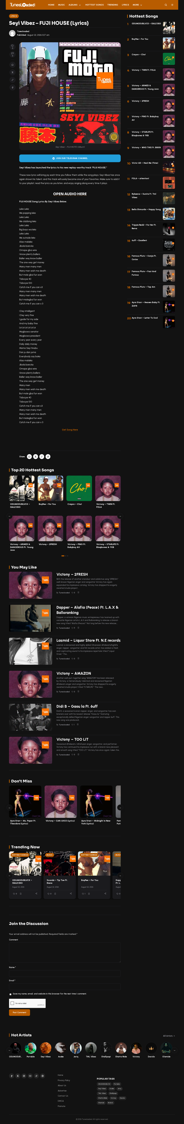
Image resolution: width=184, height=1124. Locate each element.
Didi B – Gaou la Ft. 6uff (77, 706)
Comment (13, 940)
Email (12, 980)
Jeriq (119, 1089)
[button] (12, 80)
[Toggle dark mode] (172, 5)
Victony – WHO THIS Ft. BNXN (146, 147)
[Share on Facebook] (12, 87)
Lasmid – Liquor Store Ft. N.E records (88, 640)
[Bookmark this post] (78, 592)
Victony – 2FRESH (48, 544)
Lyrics (125, 5)
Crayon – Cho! (74, 504)
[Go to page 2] (65, 555)
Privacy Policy (64, 1080)
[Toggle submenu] (80, 5)
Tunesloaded (23, 31)
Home (51, 5)
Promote (61, 1106)
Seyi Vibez (102, 1089)
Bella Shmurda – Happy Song (146, 209)
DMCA (61, 1101)
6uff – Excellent (139, 240)
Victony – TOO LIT (72, 739)
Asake (112, 1089)
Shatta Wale (102, 1098)
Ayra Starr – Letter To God (145, 318)
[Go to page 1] (62, 555)
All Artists (168, 1036)
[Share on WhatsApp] (12, 65)
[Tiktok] (36, 1075)
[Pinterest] (42, 1075)
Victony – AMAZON (73, 673)
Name (12, 967)
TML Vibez (102, 1093)
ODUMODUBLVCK (104, 1084)
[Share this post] (36, 893)
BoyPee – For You (47, 504)
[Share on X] (12, 72)
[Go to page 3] (67, 555)
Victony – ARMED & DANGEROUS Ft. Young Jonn (21, 547)
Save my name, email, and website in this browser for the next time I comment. (50, 994)
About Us (62, 1085)
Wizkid (110, 1103)
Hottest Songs (94, 5)
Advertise (62, 1091)
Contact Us (63, 1096)
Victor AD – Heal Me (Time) (145, 163)
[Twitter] (17, 1075)
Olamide (101, 1103)
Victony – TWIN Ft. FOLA (144, 70)
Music (61, 5)
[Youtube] (30, 1075)
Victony (113, 1098)
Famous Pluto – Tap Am (143, 287)
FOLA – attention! (140, 178)
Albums (73, 5)
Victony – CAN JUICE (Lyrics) (60, 820)
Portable (117, 1084)
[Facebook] (11, 1075)
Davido (122, 1098)
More (136, 5)
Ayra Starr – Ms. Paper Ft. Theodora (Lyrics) (23, 822)
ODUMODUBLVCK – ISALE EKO (22, 881)
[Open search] (166, 5)
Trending (112, 5)
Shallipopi (113, 1093)
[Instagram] (24, 1075)
